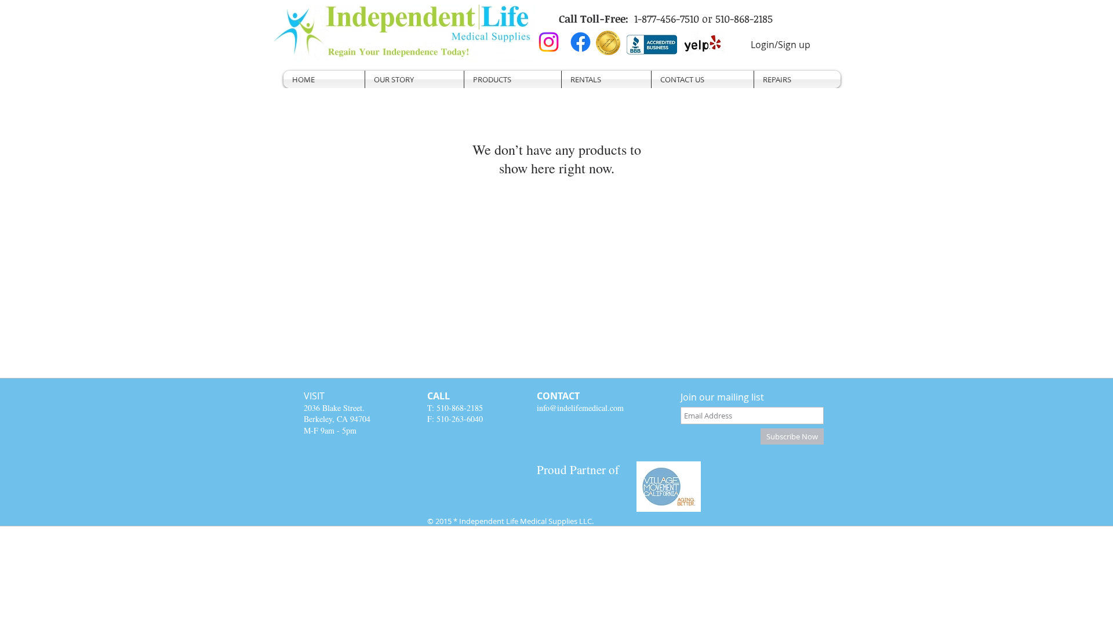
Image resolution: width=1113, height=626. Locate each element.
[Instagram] (549, 42)
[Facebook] (581, 42)
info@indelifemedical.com (580, 407)
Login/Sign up (780, 44)
